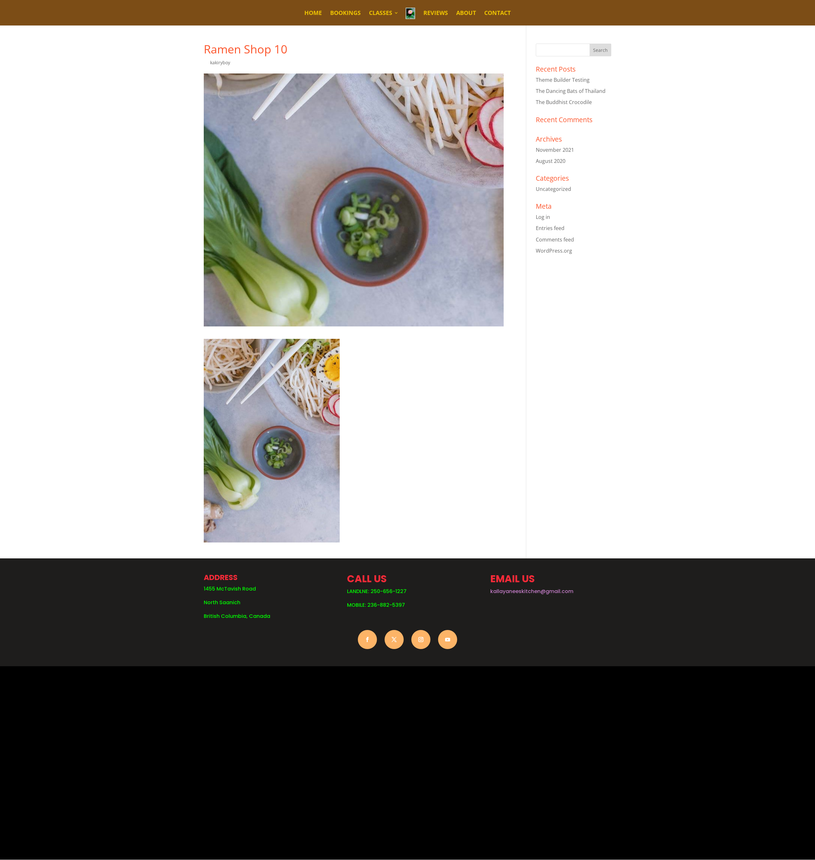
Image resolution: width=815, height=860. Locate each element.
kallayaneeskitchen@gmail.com (531, 591)
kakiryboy (220, 62)
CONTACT (497, 13)
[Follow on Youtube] (447, 639)
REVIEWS (435, 13)
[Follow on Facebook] (367, 639)
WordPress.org (554, 250)
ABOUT (466, 13)
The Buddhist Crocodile (564, 102)
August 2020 (550, 160)
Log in (543, 216)
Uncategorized (553, 188)
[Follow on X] (394, 639)
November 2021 (555, 149)
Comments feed (555, 239)
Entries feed (550, 228)
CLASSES (380, 13)
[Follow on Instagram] (420, 639)
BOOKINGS (345, 13)
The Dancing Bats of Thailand (571, 90)
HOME (313, 13)
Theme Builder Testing (563, 79)
